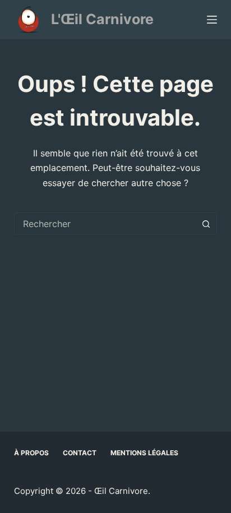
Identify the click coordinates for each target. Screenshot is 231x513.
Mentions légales (144, 453)
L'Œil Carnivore (102, 19)
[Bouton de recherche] (205, 223)
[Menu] (212, 20)
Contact (79, 453)
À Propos (31, 453)
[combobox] (105, 223)
